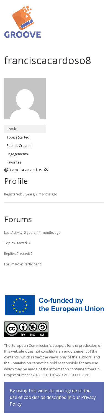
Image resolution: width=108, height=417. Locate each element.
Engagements (17, 154)
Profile (12, 129)
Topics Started (18, 137)
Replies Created (19, 145)
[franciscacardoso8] (25, 101)
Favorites (14, 162)
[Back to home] (22, 22)
